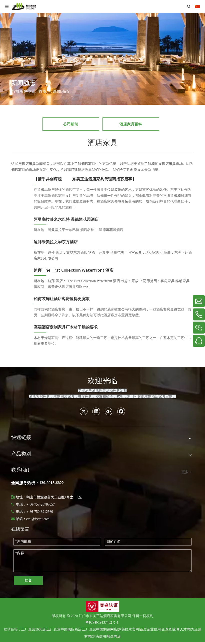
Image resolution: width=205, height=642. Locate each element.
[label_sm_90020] (102, 606)
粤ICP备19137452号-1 (102, 622)
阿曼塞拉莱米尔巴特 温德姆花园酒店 (66, 219)
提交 (28, 580)
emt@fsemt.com (38, 519)
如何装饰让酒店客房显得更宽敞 (62, 298)
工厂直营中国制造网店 (99, 629)
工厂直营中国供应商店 (64, 629)
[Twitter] (84, 411)
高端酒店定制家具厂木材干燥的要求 (66, 327)
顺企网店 (114, 636)
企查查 (167, 629)
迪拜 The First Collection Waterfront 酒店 (74, 270)
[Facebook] (121, 411)
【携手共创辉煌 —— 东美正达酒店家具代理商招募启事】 (85, 179)
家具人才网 (181, 629)
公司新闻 (70, 123)
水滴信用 (99, 636)
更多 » (186, 472)
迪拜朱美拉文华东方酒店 (56, 241)
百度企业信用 (150, 629)
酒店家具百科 (131, 123)
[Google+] (109, 411)
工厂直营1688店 (33, 629)
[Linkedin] (96, 411)
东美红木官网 (128, 629)
